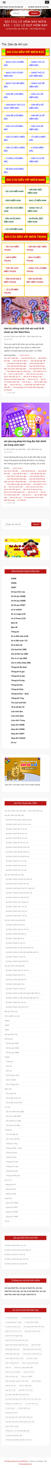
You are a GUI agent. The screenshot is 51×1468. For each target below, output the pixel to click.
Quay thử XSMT (17, 733)
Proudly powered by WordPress (16, 1461)
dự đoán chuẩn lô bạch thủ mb (17, 884)
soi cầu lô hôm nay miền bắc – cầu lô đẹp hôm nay (25, 23)
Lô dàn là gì (10, 1408)
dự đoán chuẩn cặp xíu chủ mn (17, 970)
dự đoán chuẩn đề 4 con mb (16, 829)
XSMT (13, 587)
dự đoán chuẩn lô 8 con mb (16, 870)
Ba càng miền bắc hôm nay (34, 1327)
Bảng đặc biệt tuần (13, 1354)
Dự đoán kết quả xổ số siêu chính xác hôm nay (23, 1399)
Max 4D (14, 627)
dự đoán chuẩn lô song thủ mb (17, 897)
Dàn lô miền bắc (25, 1385)
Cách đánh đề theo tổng (37, 369)
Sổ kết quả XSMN (18, 600)
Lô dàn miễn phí (24, 1408)
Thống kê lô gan (18, 671)
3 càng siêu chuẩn (32, 1322)
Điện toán (8, 1089)
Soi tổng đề (22, 500)
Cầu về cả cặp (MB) (19, 658)
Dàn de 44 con (33, 379)
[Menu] (4, 2)
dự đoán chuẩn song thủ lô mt (17, 961)
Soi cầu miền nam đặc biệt (15, 966)
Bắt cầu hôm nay (11, 1011)
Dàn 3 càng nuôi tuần (30, 1363)
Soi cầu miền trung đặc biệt (15, 920)
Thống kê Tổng (17, 698)
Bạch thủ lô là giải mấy (14, 1336)
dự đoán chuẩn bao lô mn (15, 975)
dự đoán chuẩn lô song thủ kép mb (19, 893)
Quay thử (8, 1198)
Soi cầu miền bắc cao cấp (14, 875)
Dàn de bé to (27, 382)
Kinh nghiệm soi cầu (12, 1016)
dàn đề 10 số (10, 1390)
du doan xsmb (32, 1358)
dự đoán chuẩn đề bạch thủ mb (17, 847)
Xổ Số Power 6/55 (12, 1075)
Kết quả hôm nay (11, 1034)
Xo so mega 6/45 (18, 614)
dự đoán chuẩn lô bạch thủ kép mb (19, 879)
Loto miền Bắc (17, 711)
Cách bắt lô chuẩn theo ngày (17, 363)
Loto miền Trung (18, 720)
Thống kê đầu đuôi (19, 667)
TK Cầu (7, 1107)
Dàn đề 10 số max (26, 1390)
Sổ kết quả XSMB (18, 596)
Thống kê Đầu (17, 685)
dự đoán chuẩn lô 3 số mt (15, 943)
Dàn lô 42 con (11, 1385)
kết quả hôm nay (18, 591)
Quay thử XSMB (17, 724)
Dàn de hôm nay (15, 385)
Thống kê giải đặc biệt (14, 1435)
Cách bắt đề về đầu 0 (20, 361)
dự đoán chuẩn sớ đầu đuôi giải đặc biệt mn (22, 998)
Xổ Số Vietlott (11, 1080)
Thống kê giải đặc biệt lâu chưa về (18, 1440)
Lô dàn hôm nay (32, 1404)
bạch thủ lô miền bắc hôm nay (17, 1340)
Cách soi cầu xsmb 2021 (34, 374)
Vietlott (7, 1057)
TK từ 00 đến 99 (17, 707)
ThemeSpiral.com (25, 1464)
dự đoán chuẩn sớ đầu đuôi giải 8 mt (19, 948)
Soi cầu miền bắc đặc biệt (14, 815)
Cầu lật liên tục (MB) (19, 653)
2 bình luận (11, 393)
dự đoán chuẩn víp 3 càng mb (17, 902)
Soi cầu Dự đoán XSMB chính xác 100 (20, 1422)
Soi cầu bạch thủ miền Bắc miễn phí (19, 1417)
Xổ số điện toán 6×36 (14, 1103)
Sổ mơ (13, 742)
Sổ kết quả (9, 1039)
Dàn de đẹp (36, 1381)
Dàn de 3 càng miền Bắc (23, 1367)
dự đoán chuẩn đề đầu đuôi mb (17, 852)
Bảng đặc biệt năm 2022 (32, 1349)
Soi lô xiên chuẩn (12, 1426)
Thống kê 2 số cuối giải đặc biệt (17, 1431)
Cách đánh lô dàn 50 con (32, 1354)
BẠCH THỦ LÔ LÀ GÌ (13, 1331)
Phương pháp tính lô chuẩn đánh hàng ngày (28, 387)
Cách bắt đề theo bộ (28, 358)
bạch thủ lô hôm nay (32, 1331)
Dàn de (8, 1367)
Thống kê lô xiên (18, 676)
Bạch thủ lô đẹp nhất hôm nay (17, 1345)
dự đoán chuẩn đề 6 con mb (16, 833)
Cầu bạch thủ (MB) (19, 649)
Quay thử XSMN (18, 729)
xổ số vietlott (16, 609)
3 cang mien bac (12, 1318)
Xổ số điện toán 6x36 (19, 636)
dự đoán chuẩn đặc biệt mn (16, 979)
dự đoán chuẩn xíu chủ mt (16, 957)
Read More (24, 355)
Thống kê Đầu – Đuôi (20, 693)
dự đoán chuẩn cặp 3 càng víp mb (19, 820)
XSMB (13, 578)
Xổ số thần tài (16, 645)
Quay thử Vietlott (18, 738)
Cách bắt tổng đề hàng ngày (16, 366)
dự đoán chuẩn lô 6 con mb (16, 865)
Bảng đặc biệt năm (13, 1349)
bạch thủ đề (36, 1345)
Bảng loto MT (11, 1184)
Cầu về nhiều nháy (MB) (21, 662)
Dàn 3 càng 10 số (12, 1363)
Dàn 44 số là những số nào (32, 377)
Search (36, 524)
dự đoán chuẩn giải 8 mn (15, 984)
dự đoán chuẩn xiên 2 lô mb (16, 906)
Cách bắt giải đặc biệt (37, 361)
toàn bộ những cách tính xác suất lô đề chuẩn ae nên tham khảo (24, 330)
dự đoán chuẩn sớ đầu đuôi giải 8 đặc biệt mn (23, 993)
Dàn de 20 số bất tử (13, 1372)
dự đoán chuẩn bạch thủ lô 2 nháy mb (20, 888)
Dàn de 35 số (29, 1372)
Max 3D (14, 622)
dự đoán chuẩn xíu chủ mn (16, 1002)
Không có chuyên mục (14, 1404)
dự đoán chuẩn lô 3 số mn (16, 989)
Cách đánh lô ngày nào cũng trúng (18, 371)
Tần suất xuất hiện (18, 702)
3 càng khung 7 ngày (13, 1322)
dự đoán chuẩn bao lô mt (15, 925)
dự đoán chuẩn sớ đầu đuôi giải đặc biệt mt (22, 952)
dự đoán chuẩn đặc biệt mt (16, 934)
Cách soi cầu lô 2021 (16, 374)
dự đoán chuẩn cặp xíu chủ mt (17, 929)
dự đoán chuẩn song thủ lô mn (17, 1007)
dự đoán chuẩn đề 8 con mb (16, 838)
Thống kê (15, 631)
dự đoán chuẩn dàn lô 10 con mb (18, 824)
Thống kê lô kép (18, 680)
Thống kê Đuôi (17, 689)
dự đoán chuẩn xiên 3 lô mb (16, 911)
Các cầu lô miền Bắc (11, 358)
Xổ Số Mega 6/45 (12, 1084)
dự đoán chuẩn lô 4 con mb (35, 7)
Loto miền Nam (17, 716)
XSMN (13, 583)
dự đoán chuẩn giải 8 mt (15, 938)
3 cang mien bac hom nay (31, 1318)
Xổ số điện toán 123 (19, 640)
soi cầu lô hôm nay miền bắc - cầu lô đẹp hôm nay (23, 336)
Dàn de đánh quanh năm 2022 (17, 1381)
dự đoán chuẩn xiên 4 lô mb (16, 916)
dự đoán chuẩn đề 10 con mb (17, 843)
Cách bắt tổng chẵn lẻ (37, 363)
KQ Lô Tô (8, 1180)
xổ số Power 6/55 (18, 618)
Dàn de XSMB (26, 1376)
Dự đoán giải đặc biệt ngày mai (17, 1394)
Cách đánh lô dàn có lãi (14, 1358)
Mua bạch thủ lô (12, 1413)
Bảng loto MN (11, 1189)
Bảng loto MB (11, 1194)
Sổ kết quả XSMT (18, 605)
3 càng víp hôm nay (13, 1327)
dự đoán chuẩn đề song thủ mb (17, 856)
